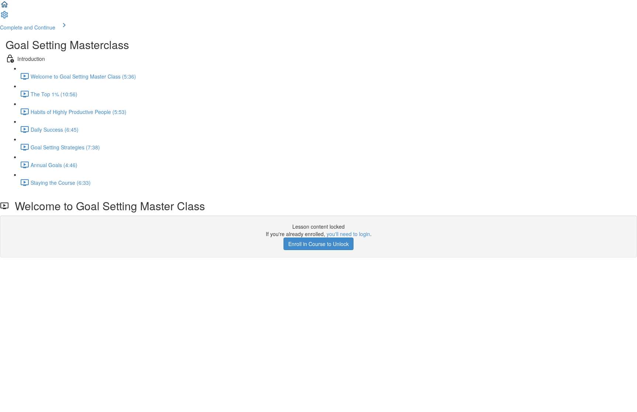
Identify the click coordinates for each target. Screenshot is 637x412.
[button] (4, 6)
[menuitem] (4, 17)
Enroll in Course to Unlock (318, 243)
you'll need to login (348, 234)
